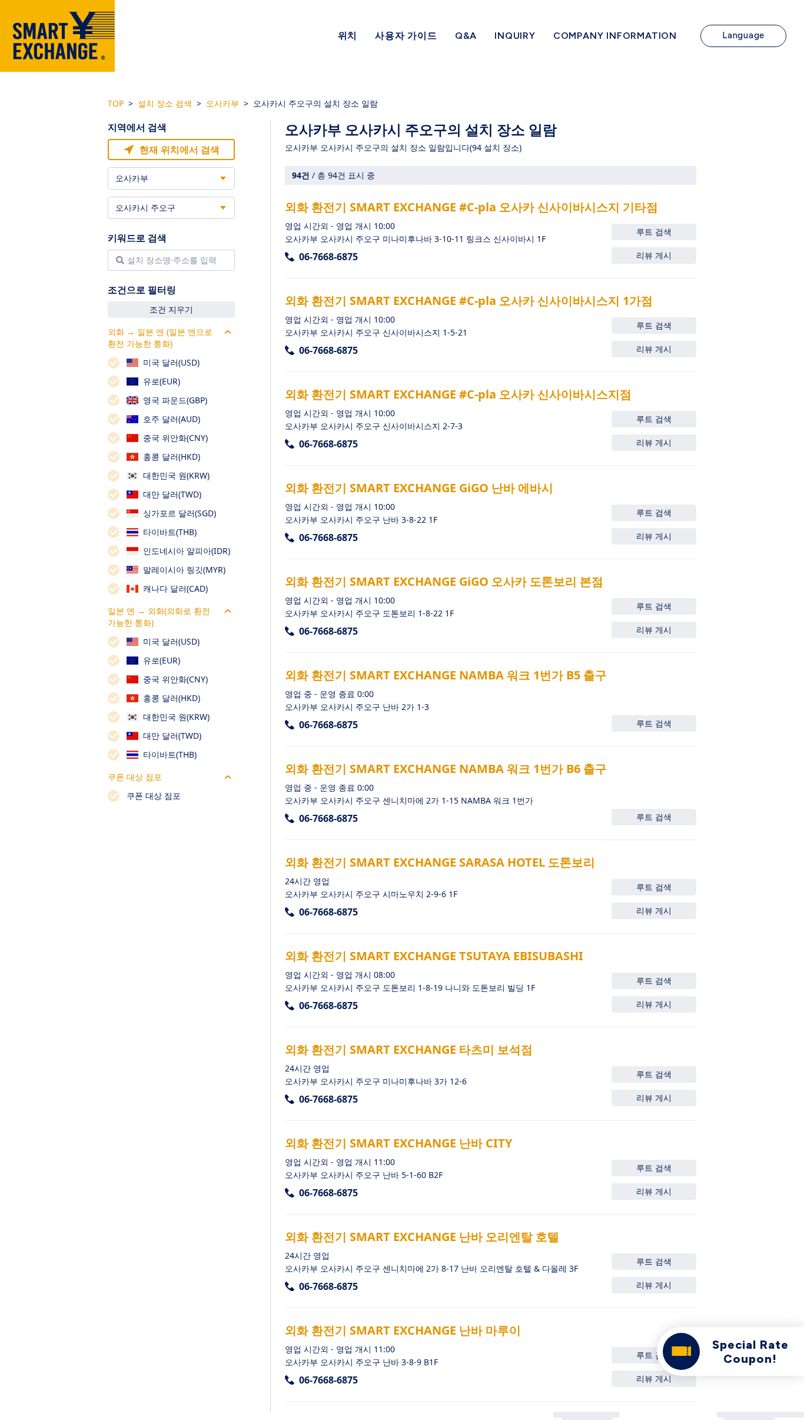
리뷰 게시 (654, 255)
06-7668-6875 (328, 256)
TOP (116, 103)
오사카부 (222, 103)
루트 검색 (654, 231)
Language (743, 35)
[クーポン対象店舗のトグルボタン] (228, 777)
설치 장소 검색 (165, 103)
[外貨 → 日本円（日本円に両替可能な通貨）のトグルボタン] (228, 332)
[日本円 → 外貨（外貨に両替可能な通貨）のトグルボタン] (228, 611)
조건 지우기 (171, 309)
